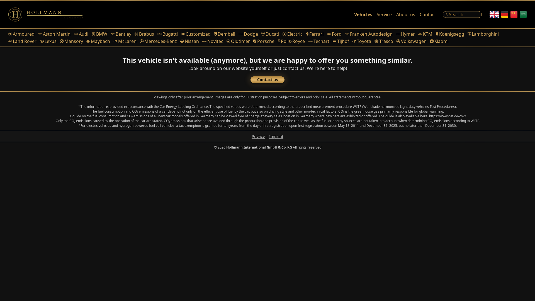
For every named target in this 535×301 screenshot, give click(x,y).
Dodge (251, 34)
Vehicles (363, 14)
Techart (321, 41)
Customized (198, 34)
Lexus (50, 41)
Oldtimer (240, 41)
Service (384, 14)
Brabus (146, 34)
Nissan (192, 41)
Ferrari (316, 34)
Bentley (123, 34)
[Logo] (45, 14)
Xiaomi (441, 41)
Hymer (408, 34)
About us (405, 14)
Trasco (386, 41)
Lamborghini (485, 34)
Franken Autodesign (371, 34)
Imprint (276, 136)
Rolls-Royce (293, 41)
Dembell (226, 34)
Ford (337, 34)
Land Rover (25, 41)
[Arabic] (523, 14)
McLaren (127, 41)
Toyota (364, 41)
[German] (504, 14)
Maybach (100, 41)
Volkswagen (414, 41)
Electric (294, 34)
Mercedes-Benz (160, 41)
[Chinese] (513, 14)
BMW (101, 34)
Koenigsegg (451, 34)
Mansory (73, 41)
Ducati (272, 34)
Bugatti (170, 34)
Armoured (24, 34)
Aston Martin (56, 34)
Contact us (267, 79)
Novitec (215, 41)
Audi (83, 34)
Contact (428, 14)
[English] (494, 14)
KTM (427, 34)
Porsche (265, 41)
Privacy (258, 136)
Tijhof (343, 41)
